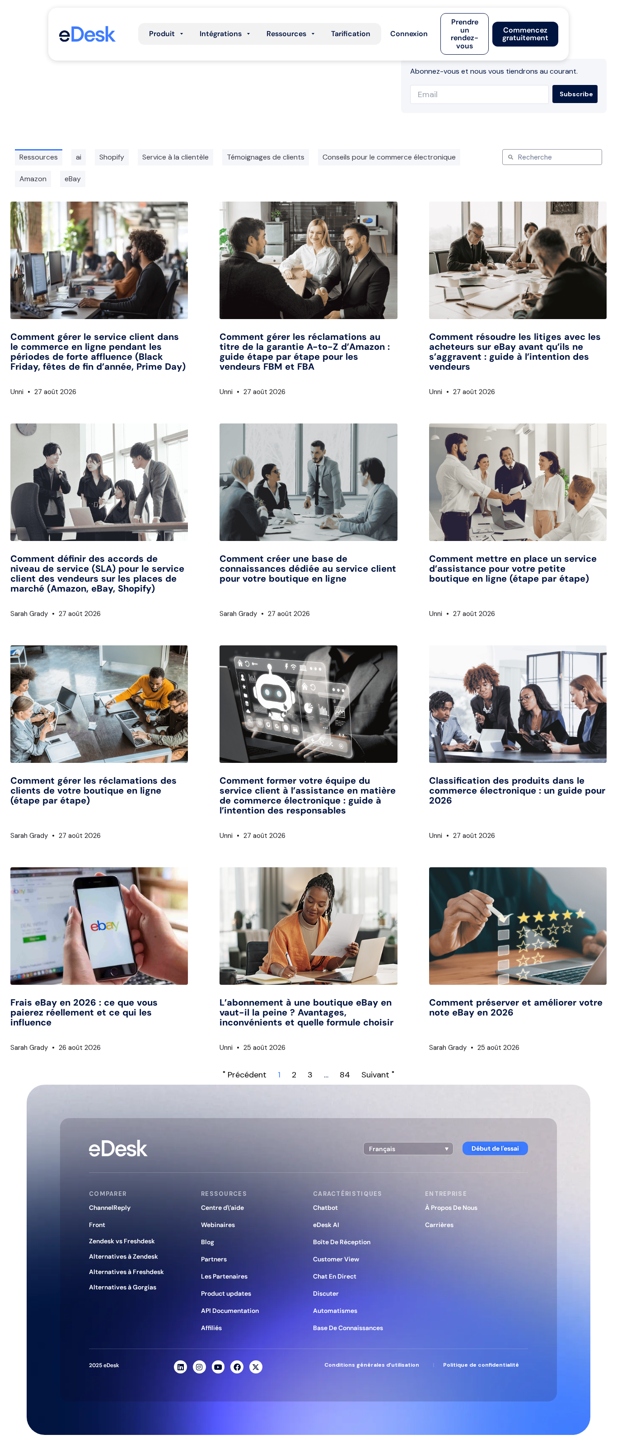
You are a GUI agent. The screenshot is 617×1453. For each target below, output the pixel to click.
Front (97, 1225)
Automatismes (335, 1311)
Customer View (336, 1259)
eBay (73, 178)
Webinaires (218, 1225)
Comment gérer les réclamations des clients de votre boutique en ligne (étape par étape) (93, 790)
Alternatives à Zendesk (123, 1256)
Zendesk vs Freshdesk (122, 1241)
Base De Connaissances (348, 1328)
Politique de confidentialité (481, 1364)
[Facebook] (236, 1366)
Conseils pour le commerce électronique (389, 157)
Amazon (33, 178)
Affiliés (211, 1328)
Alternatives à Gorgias (122, 1287)
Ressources (38, 157)
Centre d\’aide (222, 1208)
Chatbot (325, 1208)
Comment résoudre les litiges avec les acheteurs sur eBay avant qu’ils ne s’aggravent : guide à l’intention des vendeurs (515, 351)
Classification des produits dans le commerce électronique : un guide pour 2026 (517, 790)
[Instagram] (199, 1366)
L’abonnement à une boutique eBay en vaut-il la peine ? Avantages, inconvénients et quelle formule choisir (306, 1012)
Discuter (326, 1293)
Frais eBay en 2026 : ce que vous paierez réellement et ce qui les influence (84, 1012)
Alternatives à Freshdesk (126, 1272)
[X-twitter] (255, 1366)
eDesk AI (326, 1225)
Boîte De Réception (341, 1242)
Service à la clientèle (175, 157)
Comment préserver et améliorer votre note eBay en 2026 (516, 1007)
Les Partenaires (224, 1276)
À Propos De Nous (451, 1208)
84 (345, 1074)
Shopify (111, 157)
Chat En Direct (334, 1276)
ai (78, 157)
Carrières (439, 1225)
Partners (214, 1259)
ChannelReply (110, 1208)
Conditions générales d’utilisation (371, 1364)
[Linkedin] (180, 1366)
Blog (207, 1242)
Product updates (226, 1293)
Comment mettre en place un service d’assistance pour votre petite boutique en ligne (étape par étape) (513, 568)
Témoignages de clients (265, 157)
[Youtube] (218, 1366)
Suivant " (377, 1074)
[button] (409, 34)
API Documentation (230, 1311)
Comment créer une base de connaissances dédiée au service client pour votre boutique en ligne (308, 568)
